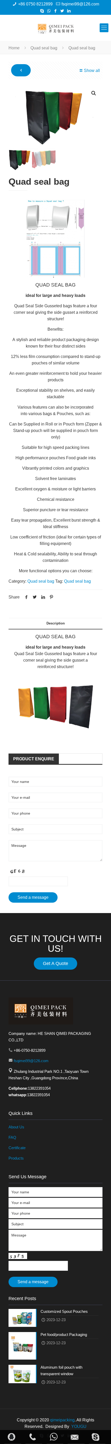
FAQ (12, 1137)
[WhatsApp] (49, 11)
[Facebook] (55, 11)
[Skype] (42, 11)
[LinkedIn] (69, 11)
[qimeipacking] (55, 27)
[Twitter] (62, 11)
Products (16, 1158)
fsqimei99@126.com (80, 4)
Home (14, 48)
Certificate (17, 1148)
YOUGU (78, 1426)
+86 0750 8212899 (35, 4)
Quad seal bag (43, 48)
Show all (92, 70)
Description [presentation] (55, 623)
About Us (16, 1127)
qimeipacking (62, 1420)
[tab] (55, 623)
